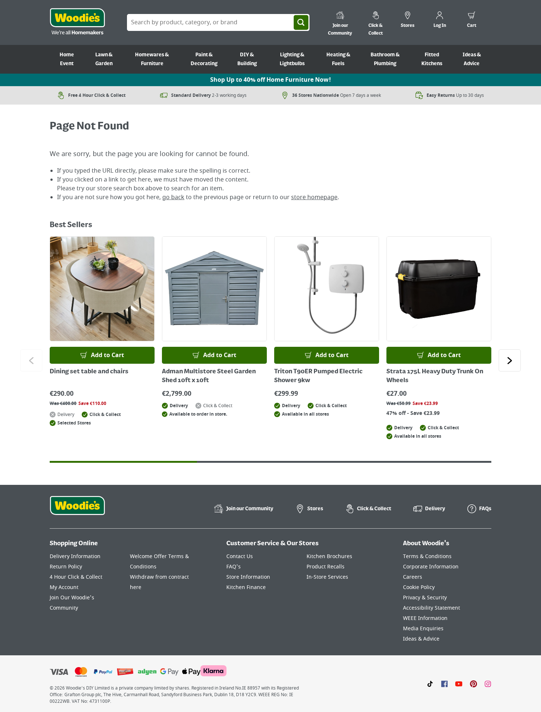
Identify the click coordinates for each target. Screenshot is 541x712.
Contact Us (239, 556)
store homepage (314, 197)
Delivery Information (75, 556)
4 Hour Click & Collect (76, 577)
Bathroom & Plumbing (385, 59)
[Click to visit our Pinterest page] (473, 683)
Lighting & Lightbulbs (292, 59)
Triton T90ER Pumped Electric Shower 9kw (318, 376)
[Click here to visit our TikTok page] (430, 683)
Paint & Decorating (204, 59)
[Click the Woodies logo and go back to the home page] (77, 22)
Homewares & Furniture (152, 59)
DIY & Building (247, 59)
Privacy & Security (425, 598)
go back (173, 197)
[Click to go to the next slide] (510, 360)
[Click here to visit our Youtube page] (458, 683)
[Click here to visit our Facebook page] (444, 683)
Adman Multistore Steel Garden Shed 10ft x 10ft (209, 376)
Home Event (67, 59)
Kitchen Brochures (329, 556)
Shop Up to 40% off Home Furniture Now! (270, 79)
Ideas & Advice (472, 59)
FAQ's (233, 567)
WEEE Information (425, 618)
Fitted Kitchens (431, 59)
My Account (64, 587)
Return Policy (66, 567)
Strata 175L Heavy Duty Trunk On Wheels (434, 376)
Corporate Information (431, 567)
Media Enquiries (423, 628)
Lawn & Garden (104, 59)
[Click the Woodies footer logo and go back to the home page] (77, 510)
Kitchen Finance (246, 587)
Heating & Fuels (338, 59)
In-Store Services (327, 577)
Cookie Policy (419, 587)
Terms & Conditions (427, 556)
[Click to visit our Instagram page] (487, 683)
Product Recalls (325, 567)
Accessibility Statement (431, 608)
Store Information (248, 577)
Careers (412, 577)
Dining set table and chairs (89, 372)
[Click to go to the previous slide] (31, 360)
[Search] (301, 22)
